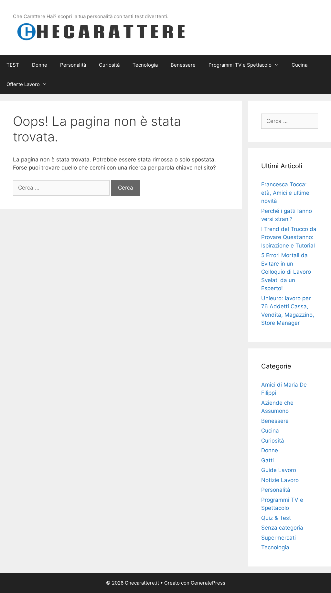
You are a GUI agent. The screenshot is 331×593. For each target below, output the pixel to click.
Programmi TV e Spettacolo (240, 65)
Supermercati (278, 537)
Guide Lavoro (278, 470)
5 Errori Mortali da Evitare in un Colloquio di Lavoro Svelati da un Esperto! (286, 271)
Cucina (299, 65)
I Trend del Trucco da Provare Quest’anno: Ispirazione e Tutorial (288, 237)
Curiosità (109, 65)
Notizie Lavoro (280, 480)
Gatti (267, 460)
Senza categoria (282, 527)
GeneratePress (208, 583)
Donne (39, 65)
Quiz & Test (276, 518)
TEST (12, 65)
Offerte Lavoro (23, 84)
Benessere (183, 65)
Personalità (73, 65)
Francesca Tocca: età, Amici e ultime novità (285, 192)
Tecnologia (145, 65)
